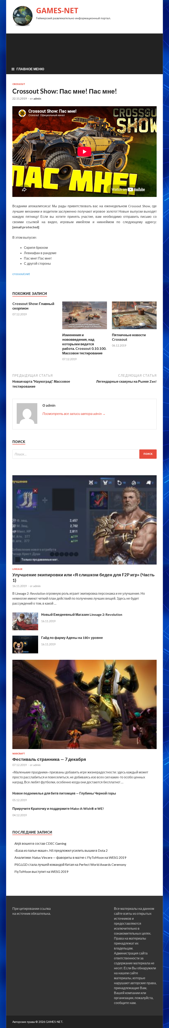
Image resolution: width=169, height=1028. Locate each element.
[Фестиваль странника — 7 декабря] (84, 750)
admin (37, 98)
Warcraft (18, 753)
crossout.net (21, 274)
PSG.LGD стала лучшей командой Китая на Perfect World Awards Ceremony (70, 864)
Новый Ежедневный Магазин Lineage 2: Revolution (81, 614)
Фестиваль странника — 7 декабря (49, 759)
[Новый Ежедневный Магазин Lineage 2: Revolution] (25, 629)
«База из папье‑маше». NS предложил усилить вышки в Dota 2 (61, 850)
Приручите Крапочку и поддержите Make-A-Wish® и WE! (58, 808)
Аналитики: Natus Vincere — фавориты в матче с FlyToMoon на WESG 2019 (70, 857)
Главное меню (30, 69)
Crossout (18, 84)
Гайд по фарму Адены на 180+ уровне (72, 638)
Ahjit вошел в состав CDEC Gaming (40, 843)
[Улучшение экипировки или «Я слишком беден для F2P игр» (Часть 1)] (84, 565)
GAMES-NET (57, 10)
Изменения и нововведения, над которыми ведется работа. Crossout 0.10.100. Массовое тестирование (84, 344)
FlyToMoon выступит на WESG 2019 (41, 871)
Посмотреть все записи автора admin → (74, 414)
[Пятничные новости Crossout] (134, 330)
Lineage (17, 569)
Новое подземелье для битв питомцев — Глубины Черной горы (64, 793)
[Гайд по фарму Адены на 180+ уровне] (25, 652)
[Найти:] (84, 454)
